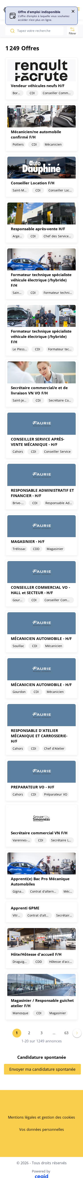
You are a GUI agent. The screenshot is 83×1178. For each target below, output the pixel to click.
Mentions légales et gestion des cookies (41, 1117)
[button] (73, 11)
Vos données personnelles (41, 1129)
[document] (41, 78)
